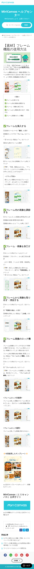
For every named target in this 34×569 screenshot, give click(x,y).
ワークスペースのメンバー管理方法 (14, 548)
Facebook (20, 530)
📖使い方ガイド (27, 35)
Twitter (24, 530)
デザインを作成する (10, 37)
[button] (6, 526)
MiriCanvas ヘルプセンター (17, 13)
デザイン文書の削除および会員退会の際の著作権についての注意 (16, 544)
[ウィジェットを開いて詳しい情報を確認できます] (26, 565)
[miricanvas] (7, 3)
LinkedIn (27, 530)
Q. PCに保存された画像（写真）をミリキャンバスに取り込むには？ (16, 539)
